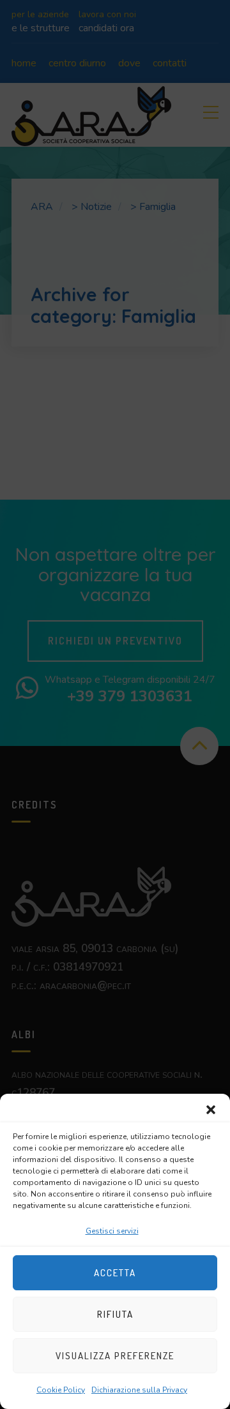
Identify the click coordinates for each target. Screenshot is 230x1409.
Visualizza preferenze (115, 1356)
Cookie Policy (60, 1390)
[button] (210, 1109)
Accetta (115, 1273)
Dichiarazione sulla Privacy (139, 1390)
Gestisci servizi (112, 1231)
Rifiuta (115, 1314)
